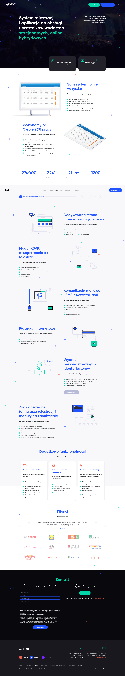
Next (106, 525)
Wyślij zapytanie (107, 4)
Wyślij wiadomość (39, 627)
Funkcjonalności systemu (46, 4)
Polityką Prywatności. (48, 622)
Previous (19, 525)
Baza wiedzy (71, 665)
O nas (35, 4)
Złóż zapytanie (114, 190)
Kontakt (68, 4)
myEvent (103, 668)
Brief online (93, 4)
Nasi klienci (60, 4)
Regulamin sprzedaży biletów (57, 665)
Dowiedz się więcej (70, 392)
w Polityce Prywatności (38, 614)
